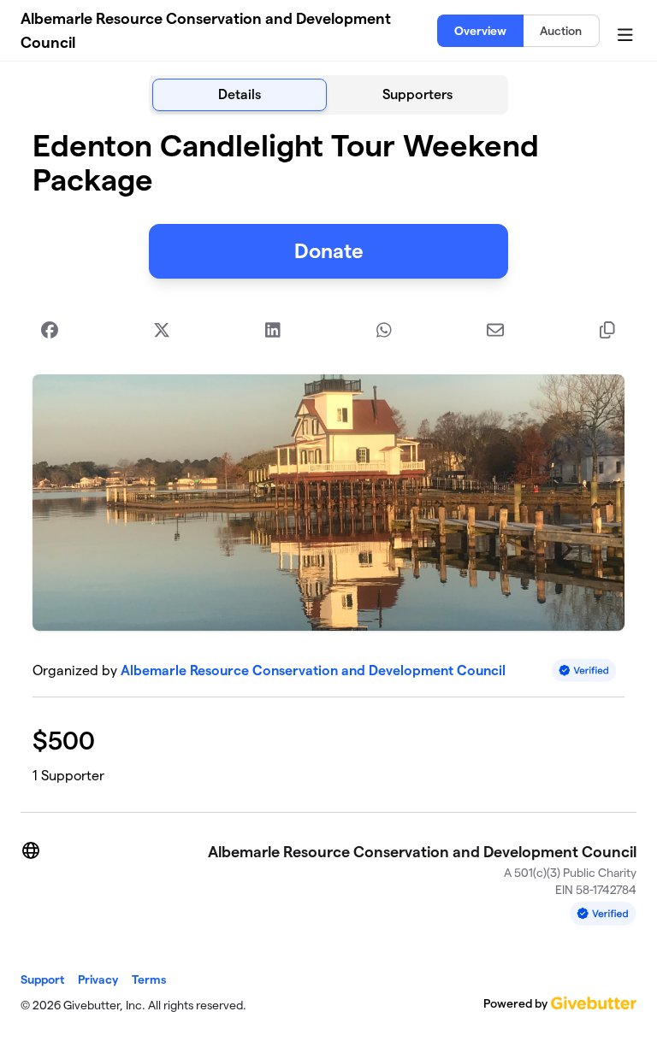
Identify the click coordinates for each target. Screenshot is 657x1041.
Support (42, 979)
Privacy (98, 979)
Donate (329, 250)
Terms (149, 979)
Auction (561, 31)
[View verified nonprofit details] (584, 670)
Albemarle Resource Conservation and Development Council (206, 30)
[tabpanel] (328, 456)
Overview (480, 31)
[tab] (239, 94)
